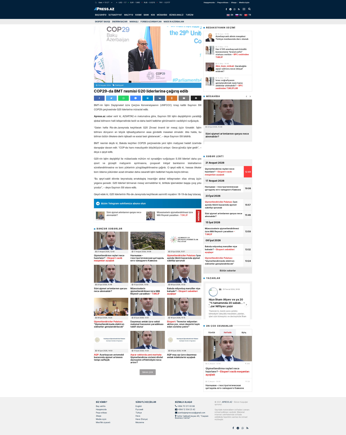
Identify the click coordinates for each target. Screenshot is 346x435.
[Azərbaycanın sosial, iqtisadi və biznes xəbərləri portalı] (104, 8)
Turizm (189, 15)
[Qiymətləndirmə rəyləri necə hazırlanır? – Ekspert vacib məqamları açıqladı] (228, 348)
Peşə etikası (222, 2)
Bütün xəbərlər (228, 270)
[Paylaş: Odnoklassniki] (172, 98)
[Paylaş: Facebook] (99, 98)
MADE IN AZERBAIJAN (174, 21)
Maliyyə (128, 15)
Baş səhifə (100, 15)
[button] (196, 98)
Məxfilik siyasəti (103, 422)
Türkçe (139, 413)
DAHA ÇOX (147, 372)
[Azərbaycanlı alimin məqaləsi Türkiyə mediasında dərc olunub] (210, 37)
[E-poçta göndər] (184, 98)
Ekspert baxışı (102, 21)
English (139, 406)
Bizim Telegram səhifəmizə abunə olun (123, 203)
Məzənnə (140, 422)
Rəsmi (138, 15)
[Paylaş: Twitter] (111, 98)
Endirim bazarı (119, 21)
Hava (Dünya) (142, 419)
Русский (139, 409)
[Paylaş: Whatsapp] (123, 98)
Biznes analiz (176, 15)
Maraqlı (134, 21)
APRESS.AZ (227, 402)
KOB (153, 15)
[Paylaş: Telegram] (147, 98)
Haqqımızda (209, 2)
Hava (138, 416)
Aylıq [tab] (244, 332)
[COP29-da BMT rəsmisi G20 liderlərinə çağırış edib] (147, 54)
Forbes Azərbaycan (151, 21)
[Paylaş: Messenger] (135, 98)
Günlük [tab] (211, 332)
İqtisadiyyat (115, 15)
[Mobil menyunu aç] (244, 9)
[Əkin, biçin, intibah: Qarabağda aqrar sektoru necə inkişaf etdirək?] (210, 67)
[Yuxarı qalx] (338, 427)
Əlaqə (233, 2)
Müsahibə (162, 15)
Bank (146, 15)
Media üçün (244, 2)
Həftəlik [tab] (228, 332)
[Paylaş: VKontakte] (159, 98)
